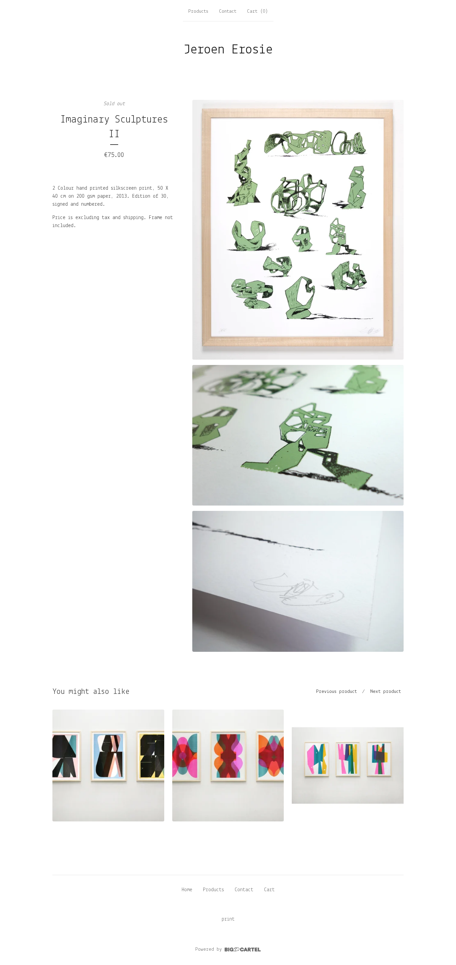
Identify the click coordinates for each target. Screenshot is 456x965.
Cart (269, 890)
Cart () (257, 11)
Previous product (336, 691)
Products (198, 11)
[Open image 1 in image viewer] (298, 230)
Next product (385, 691)
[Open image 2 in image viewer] (298, 435)
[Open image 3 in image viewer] (298, 581)
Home (187, 890)
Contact (227, 11)
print (228, 919)
